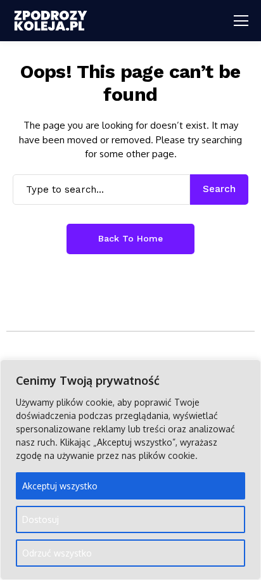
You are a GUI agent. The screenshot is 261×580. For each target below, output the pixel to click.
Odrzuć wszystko (57, 553)
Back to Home (130, 238)
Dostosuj (40, 519)
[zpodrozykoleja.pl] (51, 20)
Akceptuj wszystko (60, 485)
